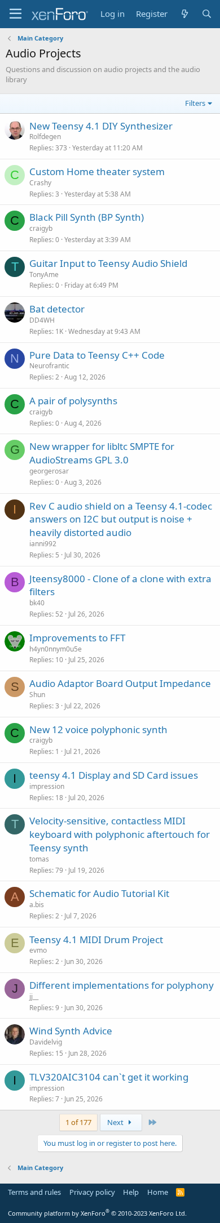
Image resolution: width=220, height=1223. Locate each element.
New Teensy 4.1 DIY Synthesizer (101, 125)
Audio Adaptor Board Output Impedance (120, 683)
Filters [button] (195, 103)
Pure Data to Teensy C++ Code (97, 355)
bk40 (37, 603)
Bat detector (57, 308)
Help (131, 1192)
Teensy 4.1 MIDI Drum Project (96, 939)
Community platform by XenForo (97, 1213)
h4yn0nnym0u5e (55, 649)
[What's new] (184, 13)
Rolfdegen (45, 136)
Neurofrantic (49, 366)
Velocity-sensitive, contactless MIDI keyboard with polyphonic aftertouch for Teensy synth (119, 834)
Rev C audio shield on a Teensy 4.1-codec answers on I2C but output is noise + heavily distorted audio (120, 519)
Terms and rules (34, 1192)
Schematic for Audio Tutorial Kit (99, 893)
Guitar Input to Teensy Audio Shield (108, 263)
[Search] (207, 13)
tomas (39, 859)
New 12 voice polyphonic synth (98, 729)
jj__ (33, 996)
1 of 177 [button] (78, 1122)
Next (116, 1122)
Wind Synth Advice (70, 1030)
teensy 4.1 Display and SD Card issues (113, 775)
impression (46, 786)
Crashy (40, 183)
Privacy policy (92, 1192)
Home (157, 1192)
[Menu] (15, 14)
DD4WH (42, 320)
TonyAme (44, 274)
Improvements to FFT (77, 637)
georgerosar (49, 471)
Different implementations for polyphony (121, 985)
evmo (38, 950)
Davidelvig (45, 1042)
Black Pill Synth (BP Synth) (86, 217)
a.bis (36, 904)
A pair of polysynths (73, 400)
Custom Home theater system (97, 171)
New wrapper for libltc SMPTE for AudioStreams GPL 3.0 (101, 453)
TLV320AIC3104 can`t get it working (108, 1076)
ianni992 (42, 543)
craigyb (40, 228)
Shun (37, 694)
